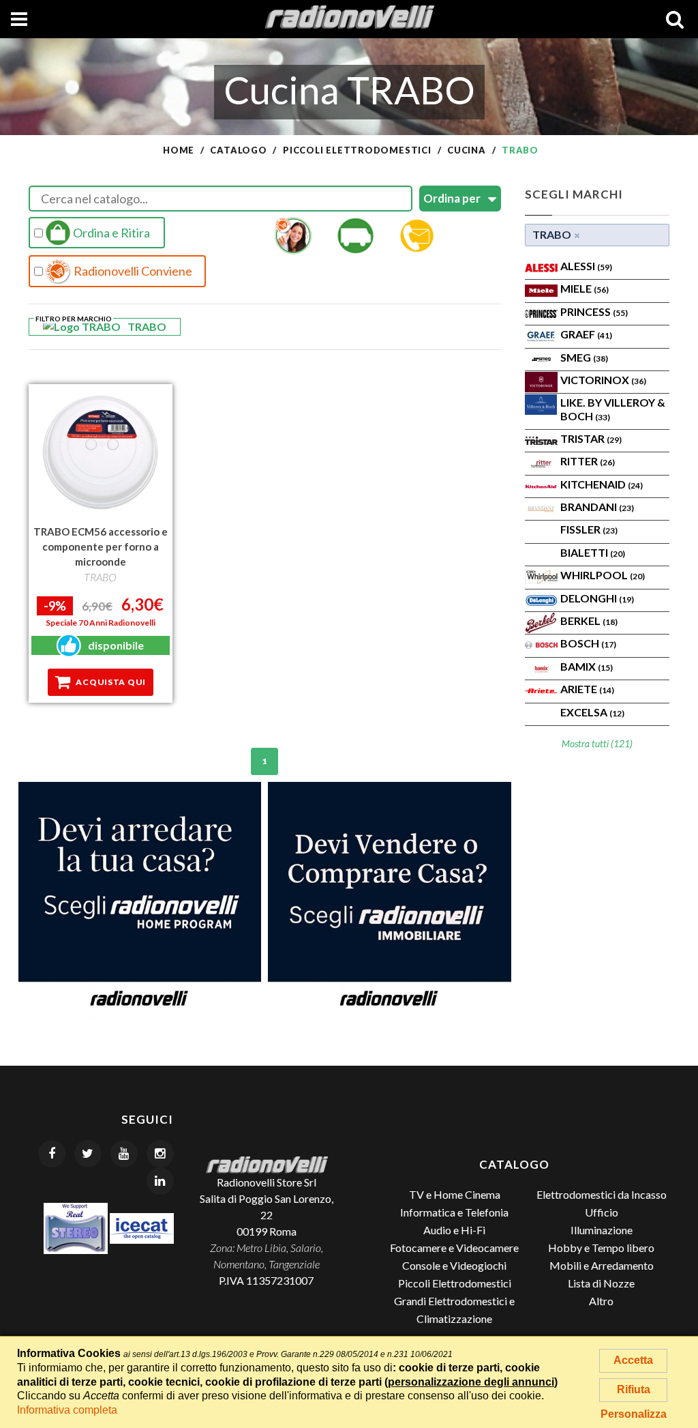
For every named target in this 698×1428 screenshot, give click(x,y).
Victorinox (603, 379)
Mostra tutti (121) (597, 743)
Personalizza (634, 1414)
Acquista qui (111, 682)
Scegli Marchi (574, 194)
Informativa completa (67, 1410)
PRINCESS (594, 311)
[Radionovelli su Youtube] (124, 1153)
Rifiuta (633, 1389)
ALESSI (586, 265)
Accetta (633, 1360)
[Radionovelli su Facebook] (51, 1153)
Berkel (589, 620)
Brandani (597, 506)
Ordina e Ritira (110, 232)
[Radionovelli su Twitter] (88, 1153)
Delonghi (597, 598)
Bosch (588, 643)
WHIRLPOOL (602, 574)
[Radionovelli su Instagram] (160, 1153)
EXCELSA (592, 711)
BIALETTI (592, 552)
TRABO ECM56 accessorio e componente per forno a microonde (100, 546)
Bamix (586, 666)
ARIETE (587, 688)
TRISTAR (591, 438)
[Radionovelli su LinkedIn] (160, 1181)
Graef (586, 333)
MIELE (584, 288)
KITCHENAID (601, 484)
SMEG (584, 357)
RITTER (587, 460)
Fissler (589, 529)
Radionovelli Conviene (132, 270)
